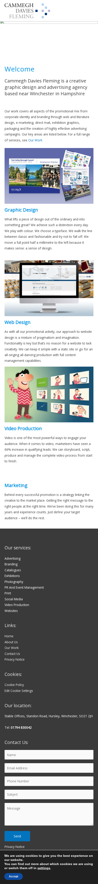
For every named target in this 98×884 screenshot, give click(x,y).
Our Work (35, 140)
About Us (11, 642)
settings (43, 868)
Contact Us (12, 653)
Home (9, 636)
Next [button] (92, 37)
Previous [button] (5, 37)
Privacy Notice (15, 659)
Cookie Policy (14, 685)
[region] (49, 39)
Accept (13, 876)
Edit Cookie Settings (19, 690)
